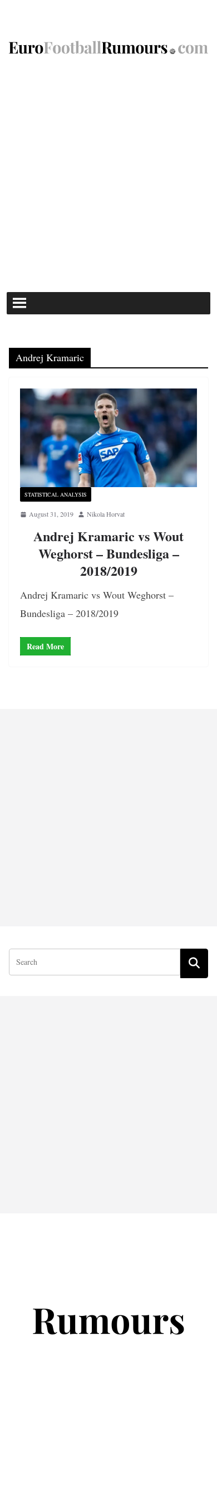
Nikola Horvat (106, 513)
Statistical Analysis (55, 494)
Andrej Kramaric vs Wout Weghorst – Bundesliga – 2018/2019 (108, 553)
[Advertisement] (108, 177)
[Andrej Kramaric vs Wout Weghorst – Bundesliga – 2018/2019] (108, 437)
